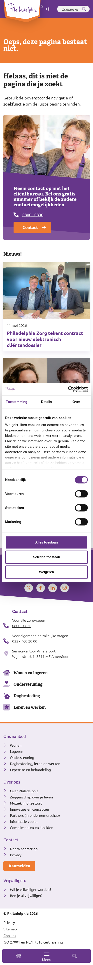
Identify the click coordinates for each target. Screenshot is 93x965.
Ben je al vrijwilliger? (26, 895)
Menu (46, 959)
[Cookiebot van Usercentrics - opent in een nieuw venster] (68, 389)
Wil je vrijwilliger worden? (30, 889)
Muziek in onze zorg (26, 803)
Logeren (16, 751)
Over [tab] (76, 402)
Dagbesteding (27, 695)
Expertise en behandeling (30, 769)
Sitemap (10, 929)
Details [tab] (46, 402)
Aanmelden (19, 865)
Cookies (9, 935)
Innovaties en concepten (29, 809)
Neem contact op (23, 848)
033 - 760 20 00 (24, 640)
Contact (30, 227)
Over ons (11, 782)
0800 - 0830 (32, 214)
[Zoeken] (84, 9)
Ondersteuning (28, 684)
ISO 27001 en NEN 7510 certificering (33, 942)
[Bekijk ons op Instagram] (64, 588)
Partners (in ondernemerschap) (35, 815)
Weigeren (46, 572)
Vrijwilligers (14, 880)
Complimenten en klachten (31, 827)
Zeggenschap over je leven (31, 797)
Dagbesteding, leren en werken (35, 763)
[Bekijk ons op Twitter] (28, 588)
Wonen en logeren (31, 672)
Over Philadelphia (24, 790)
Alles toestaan (46, 542)
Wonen (15, 745)
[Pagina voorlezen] (48, 9)
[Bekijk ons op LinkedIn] (52, 588)
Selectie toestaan (46, 557)
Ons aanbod (14, 736)
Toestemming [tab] (16, 402)
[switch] (81, 493)
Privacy (15, 854)
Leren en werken (30, 707)
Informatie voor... (23, 821)
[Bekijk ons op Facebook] (40, 588)
